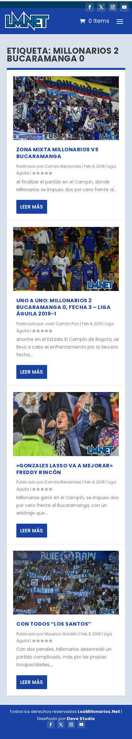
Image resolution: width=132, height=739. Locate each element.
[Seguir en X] (101, 7)
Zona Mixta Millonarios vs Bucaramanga (57, 153)
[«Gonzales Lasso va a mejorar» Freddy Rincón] (66, 424)
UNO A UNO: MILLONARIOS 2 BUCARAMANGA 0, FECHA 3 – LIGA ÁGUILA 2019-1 (63, 307)
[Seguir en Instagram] (112, 7)
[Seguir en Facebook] (89, 7)
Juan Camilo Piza (62, 323)
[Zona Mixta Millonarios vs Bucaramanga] (66, 108)
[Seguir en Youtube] (124, 7)
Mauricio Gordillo (61, 634)
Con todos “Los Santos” (53, 624)
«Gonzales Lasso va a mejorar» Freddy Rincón (64, 469)
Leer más (31, 206)
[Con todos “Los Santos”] (66, 582)
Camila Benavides (63, 166)
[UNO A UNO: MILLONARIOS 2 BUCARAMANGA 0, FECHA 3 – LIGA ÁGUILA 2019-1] (66, 259)
